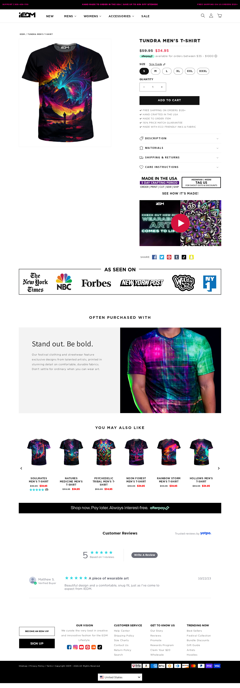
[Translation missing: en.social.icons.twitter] (162, 256)
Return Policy (122, 650)
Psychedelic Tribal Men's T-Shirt (104, 481)
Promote (155, 640)
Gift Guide (193, 645)
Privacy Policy (36, 666)
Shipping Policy (124, 635)
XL (178, 71)
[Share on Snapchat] (191, 256)
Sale (145, 16)
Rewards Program (162, 645)
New (50, 16)
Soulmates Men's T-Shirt (39, 480)
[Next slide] (218, 468)
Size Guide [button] (155, 64)
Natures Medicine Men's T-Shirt (71, 481)
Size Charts (121, 640)
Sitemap (23, 666)
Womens (91, 16)
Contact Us (121, 645)
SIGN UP (37, 643)
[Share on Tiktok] (184, 256)
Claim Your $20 (160, 650)
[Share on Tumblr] (177, 256)
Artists (191, 650)
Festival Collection (199, 635)
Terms (49, 666)
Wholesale (157, 654)
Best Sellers (194, 630)
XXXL (203, 71)
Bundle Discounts (198, 640)
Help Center (122, 630)
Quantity (146, 79)
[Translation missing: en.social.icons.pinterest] (169, 256)
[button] (203, 15)
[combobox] (120, 677)
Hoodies (192, 654)
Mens (68, 16)
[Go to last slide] (21, 468)
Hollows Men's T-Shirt (201, 480)
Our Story (156, 630)
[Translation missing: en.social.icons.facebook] (155, 256)
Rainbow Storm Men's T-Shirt (169, 480)
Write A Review (144, 555)
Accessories (120, 16)
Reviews (155, 635)
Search (118, 654)
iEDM (22, 34)
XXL (190, 71)
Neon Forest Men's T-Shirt (136, 480)
